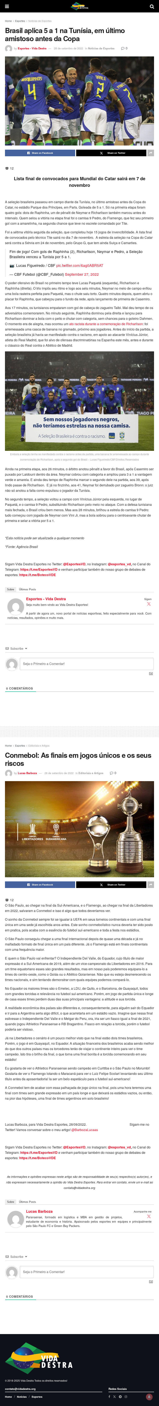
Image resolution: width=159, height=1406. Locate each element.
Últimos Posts (27, 589)
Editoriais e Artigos (38, 745)
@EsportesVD (74, 564)
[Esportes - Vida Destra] (15, 606)
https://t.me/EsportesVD (39, 569)
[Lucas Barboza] (15, 1218)
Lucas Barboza (27, 773)
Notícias (22, 1397)
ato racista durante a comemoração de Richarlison (106, 323)
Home (8, 21)
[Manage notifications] (149, 1397)
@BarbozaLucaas (84, 1129)
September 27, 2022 (82, 274)
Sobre (10, 589)
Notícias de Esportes (40, 21)
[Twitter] (148, 603)
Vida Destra (27, 1380)
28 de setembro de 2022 (68, 48)
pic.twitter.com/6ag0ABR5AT (79, 265)
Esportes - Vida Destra (32, 48)
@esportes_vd (119, 564)
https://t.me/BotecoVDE (37, 574)
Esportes (20, 21)
